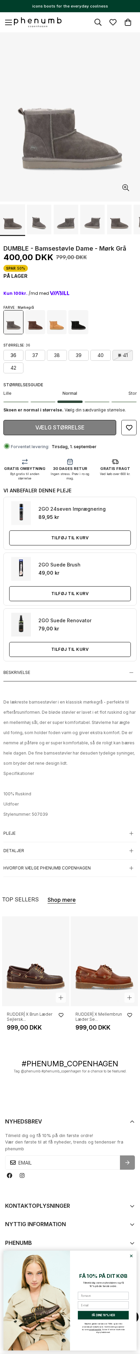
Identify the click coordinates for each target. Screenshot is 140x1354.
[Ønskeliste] (113, 22)
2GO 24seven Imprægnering (72, 509)
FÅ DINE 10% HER (103, 1315)
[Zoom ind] (125, 188)
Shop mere (62, 899)
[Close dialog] (131, 1255)
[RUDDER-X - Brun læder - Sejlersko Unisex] (35, 961)
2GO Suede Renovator (64, 620)
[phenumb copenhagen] (38, 22)
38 (57, 355)
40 (101, 355)
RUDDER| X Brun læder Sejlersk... (29, 1017)
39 (79, 355)
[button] (128, 22)
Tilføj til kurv (70, 537)
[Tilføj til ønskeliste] (129, 427)
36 (13, 355)
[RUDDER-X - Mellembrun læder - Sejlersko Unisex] (104, 961)
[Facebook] (9, 1175)
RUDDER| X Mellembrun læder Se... (98, 1017)
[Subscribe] (127, 1162)
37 (35, 355)
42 (13, 368)
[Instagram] (22, 1175)
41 (125, 355)
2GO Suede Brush (59, 565)
